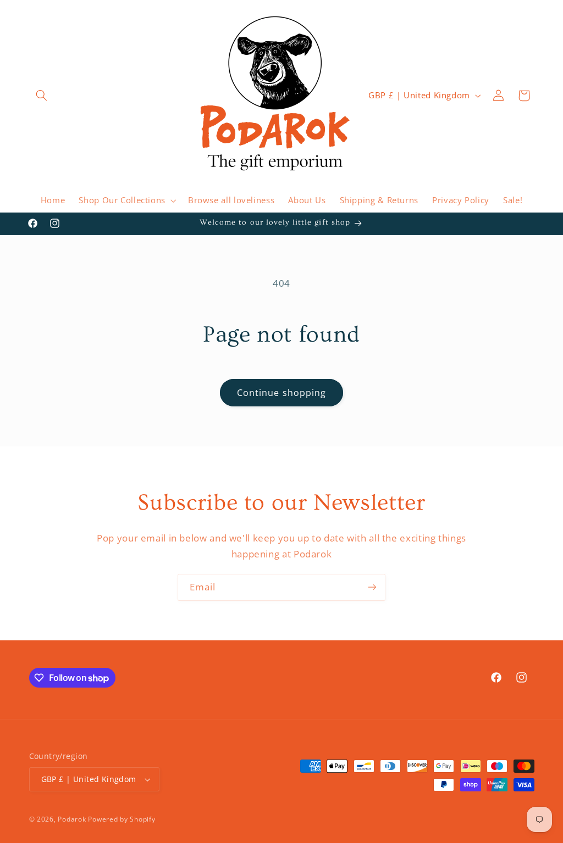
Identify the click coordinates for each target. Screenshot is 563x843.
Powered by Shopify (121, 819)
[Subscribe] (372, 587)
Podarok (72, 819)
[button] (41, 95)
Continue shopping (281, 393)
